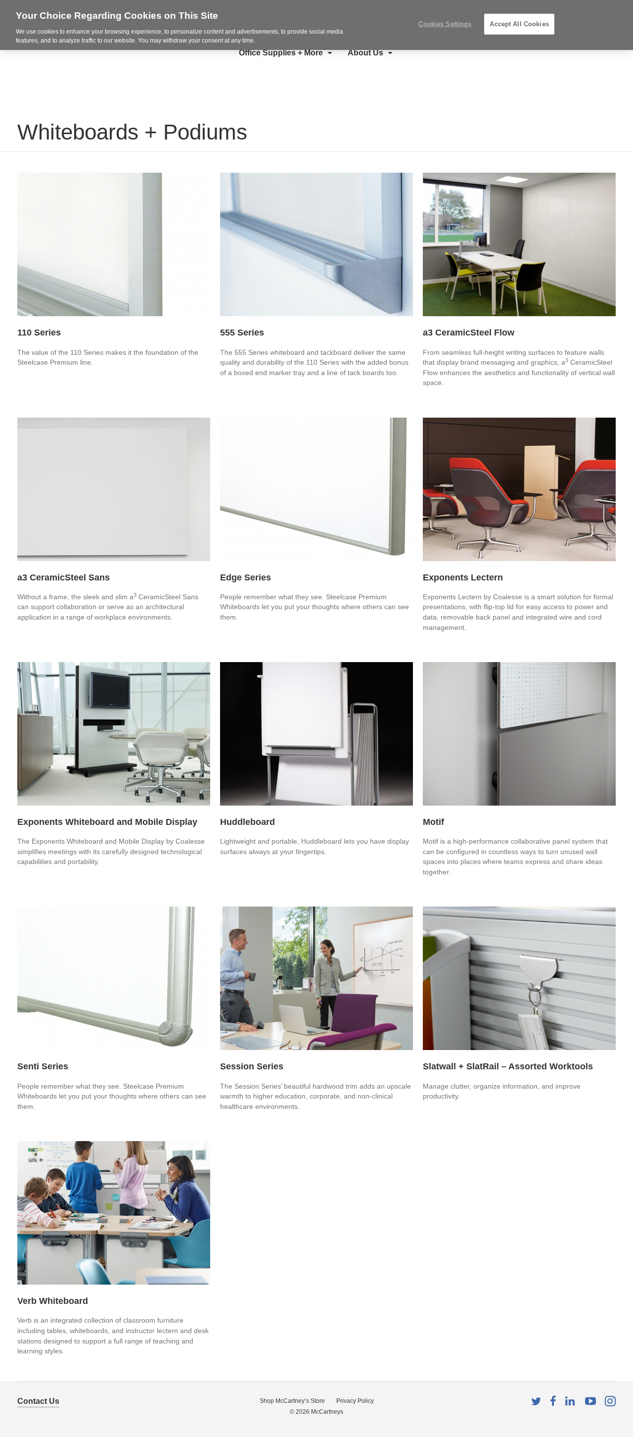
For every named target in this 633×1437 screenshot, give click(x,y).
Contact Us (38, 1401)
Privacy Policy (355, 1400)
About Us (365, 52)
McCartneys (327, 1411)
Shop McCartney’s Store (292, 1400)
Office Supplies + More (281, 52)
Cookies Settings (444, 24)
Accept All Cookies (519, 24)
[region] (316, 25)
